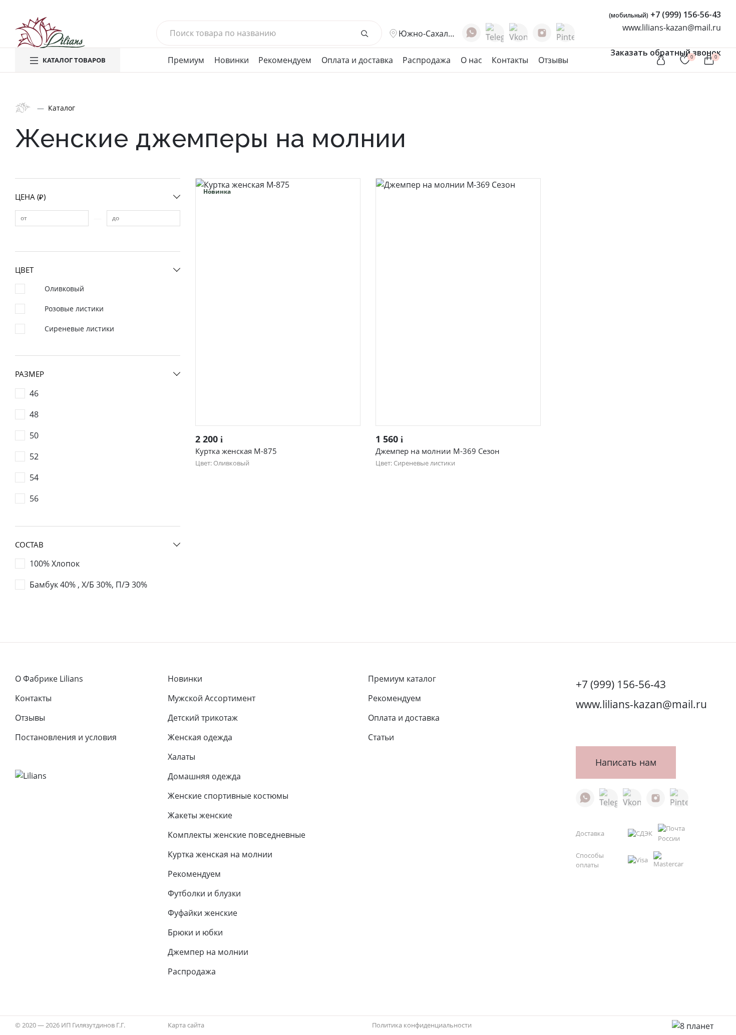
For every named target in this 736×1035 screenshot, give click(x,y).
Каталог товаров (74, 60)
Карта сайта (186, 1024)
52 (34, 456)
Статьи (381, 737)
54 (34, 477)
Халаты (181, 756)
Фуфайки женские (202, 912)
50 (34, 435)
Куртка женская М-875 (236, 451)
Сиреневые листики (79, 328)
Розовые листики (74, 308)
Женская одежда (200, 737)
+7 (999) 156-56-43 (665, 14)
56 (34, 498)
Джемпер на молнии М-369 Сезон (438, 451)
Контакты (510, 60)
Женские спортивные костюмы (228, 795)
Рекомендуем (284, 60)
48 (34, 414)
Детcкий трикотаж (203, 717)
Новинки (231, 60)
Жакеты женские (200, 815)
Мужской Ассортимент (211, 698)
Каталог (61, 108)
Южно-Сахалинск (427, 33)
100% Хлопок (55, 563)
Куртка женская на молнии (220, 854)
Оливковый (64, 288)
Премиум (186, 60)
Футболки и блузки (204, 893)
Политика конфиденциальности (422, 1024)
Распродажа (427, 60)
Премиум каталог (402, 678)
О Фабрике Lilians (49, 678)
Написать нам (625, 762)
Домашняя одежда (204, 776)
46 (34, 393)
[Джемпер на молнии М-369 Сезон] (458, 302)
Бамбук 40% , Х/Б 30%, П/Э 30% (88, 584)
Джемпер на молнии (208, 951)
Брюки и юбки (195, 932)
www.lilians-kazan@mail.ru (671, 27)
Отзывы (553, 60)
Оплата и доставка (357, 60)
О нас (471, 60)
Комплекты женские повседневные (236, 834)
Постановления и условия (66, 737)
